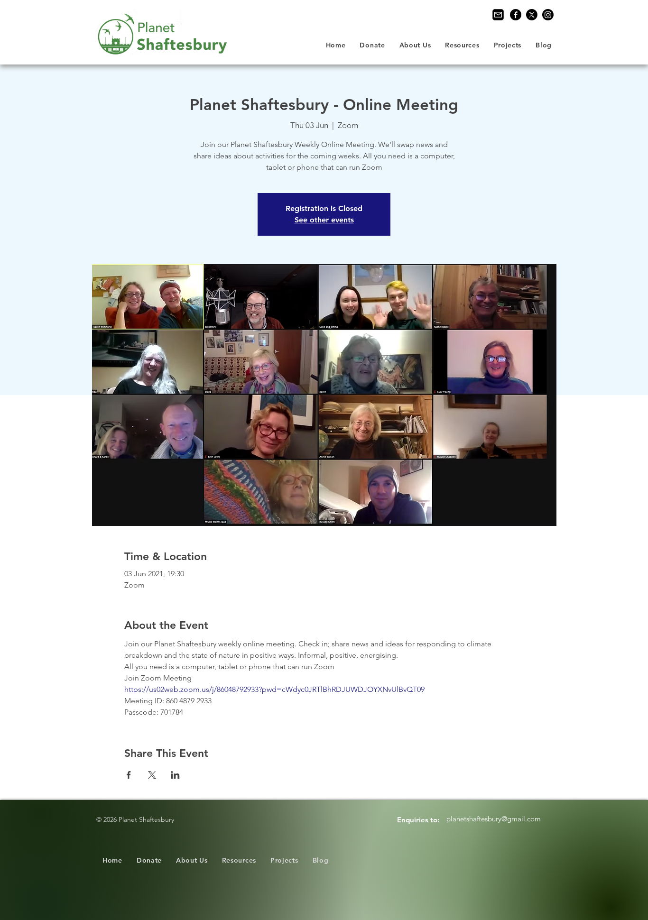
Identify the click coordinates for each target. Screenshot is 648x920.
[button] (415, 45)
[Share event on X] (152, 775)
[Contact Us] (498, 14)
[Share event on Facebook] (128, 775)
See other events (324, 219)
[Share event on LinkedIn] (175, 775)
